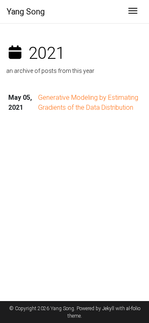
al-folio (133, 308)
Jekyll (108, 308)
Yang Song (26, 12)
